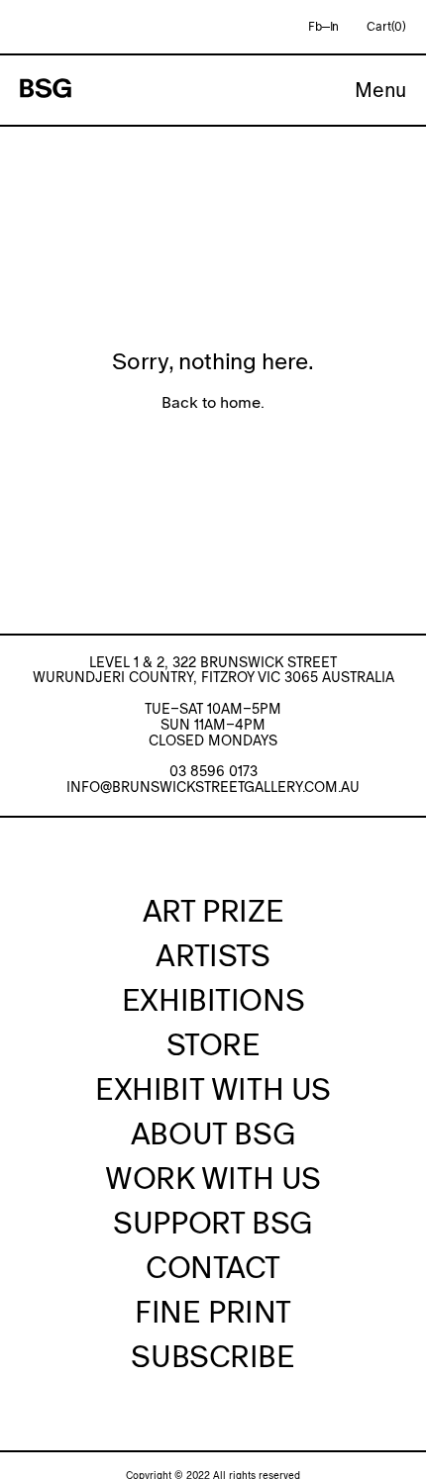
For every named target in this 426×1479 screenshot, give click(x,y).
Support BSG (212, 1222)
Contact (213, 1267)
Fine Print (213, 1311)
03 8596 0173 (213, 771)
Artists (212, 955)
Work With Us (213, 1178)
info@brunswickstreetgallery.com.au (213, 787)
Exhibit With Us (213, 1089)
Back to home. (213, 402)
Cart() (386, 27)
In (335, 27)
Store (213, 1044)
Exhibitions (213, 1000)
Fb (315, 27)
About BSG (213, 1133)
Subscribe (212, 1356)
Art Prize (213, 911)
